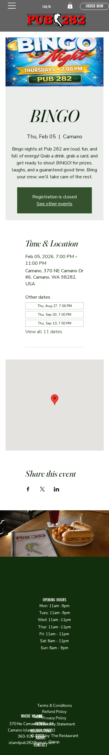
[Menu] (12, 6)
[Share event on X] (42, 489)
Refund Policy (54, 711)
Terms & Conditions (54, 705)
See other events (54, 204)
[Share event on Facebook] (28, 489)
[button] (70, 5)
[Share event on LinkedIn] (56, 489)
